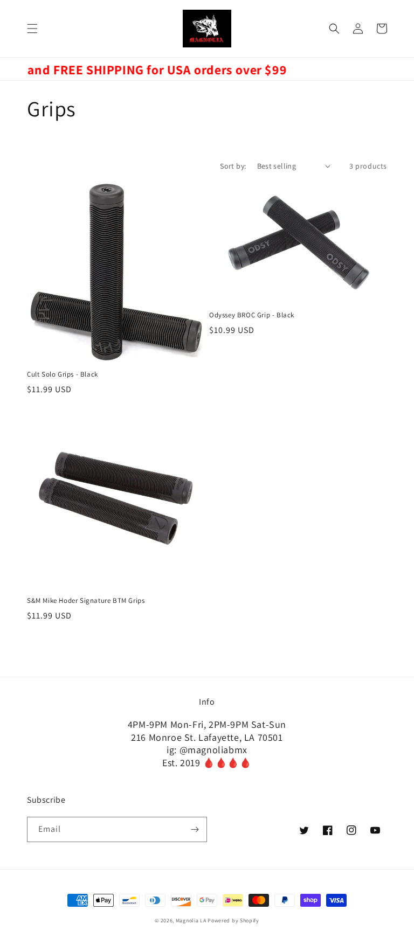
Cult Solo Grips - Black (62, 374)
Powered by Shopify (233, 920)
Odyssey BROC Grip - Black (251, 315)
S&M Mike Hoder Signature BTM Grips (85, 600)
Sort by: (233, 166)
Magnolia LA (191, 920)
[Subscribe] (194, 829)
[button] (32, 28)
